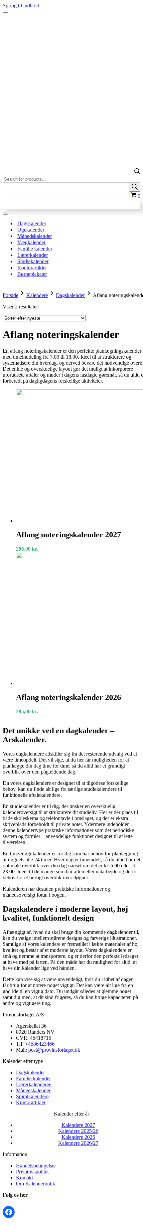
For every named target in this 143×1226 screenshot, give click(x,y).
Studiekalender (33, 261)
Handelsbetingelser (36, 1165)
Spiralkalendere (32, 1096)
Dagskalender (31, 223)
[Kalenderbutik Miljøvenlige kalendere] (71, 26)
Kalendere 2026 (78, 1137)
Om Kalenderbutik (35, 1183)
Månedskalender (34, 236)
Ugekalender (30, 230)
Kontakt (24, 1177)
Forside (10, 295)
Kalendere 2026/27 (78, 1143)
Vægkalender (31, 242)
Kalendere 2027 (78, 1125)
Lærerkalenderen (34, 1084)
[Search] (134, 187)
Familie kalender (34, 249)
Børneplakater (32, 274)
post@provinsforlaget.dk (54, 1050)
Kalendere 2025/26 (78, 1131)
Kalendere (37, 295)
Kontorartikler (32, 267)
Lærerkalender (32, 255)
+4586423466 (40, 1044)
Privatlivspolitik (32, 1171)
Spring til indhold (21, 5)
